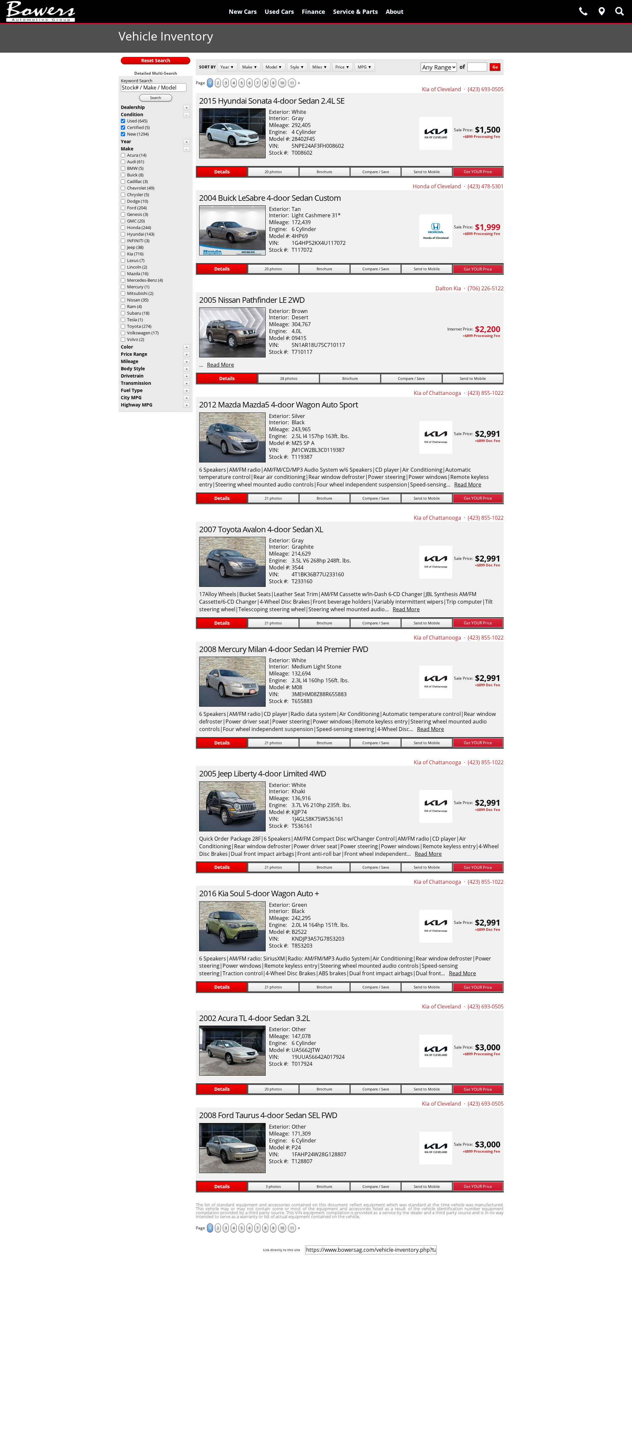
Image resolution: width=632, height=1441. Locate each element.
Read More (220, 364)
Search (155, 97)
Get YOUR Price (478, 171)
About (395, 11)
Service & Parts (355, 11)
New (131, 134)
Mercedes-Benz (142, 280)
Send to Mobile (427, 171)
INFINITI (135, 241)
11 (292, 82)
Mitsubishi (137, 293)
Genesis (134, 214)
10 (282, 82)
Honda (134, 227)
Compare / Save (375, 171)
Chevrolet (136, 188)
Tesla (132, 320)
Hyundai (135, 234)
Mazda (133, 273)
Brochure (324, 171)
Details (222, 172)
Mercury (135, 287)
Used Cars (279, 11)
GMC (132, 221)
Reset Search (155, 60)
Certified (135, 127)
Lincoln (134, 267)
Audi (131, 162)
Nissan (133, 300)
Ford (131, 208)
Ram (131, 306)
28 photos (288, 378)
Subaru (134, 313)
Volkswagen (138, 333)
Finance (313, 11)
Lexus (133, 260)
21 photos (273, 498)
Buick (132, 175)
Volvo (132, 339)
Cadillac (134, 181)
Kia (130, 254)
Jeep (131, 247)
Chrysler (135, 194)
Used (132, 121)
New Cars (243, 11)
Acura (132, 155)
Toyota (134, 326)
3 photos (273, 1186)
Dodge (133, 201)
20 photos (273, 171)
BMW (132, 168)
